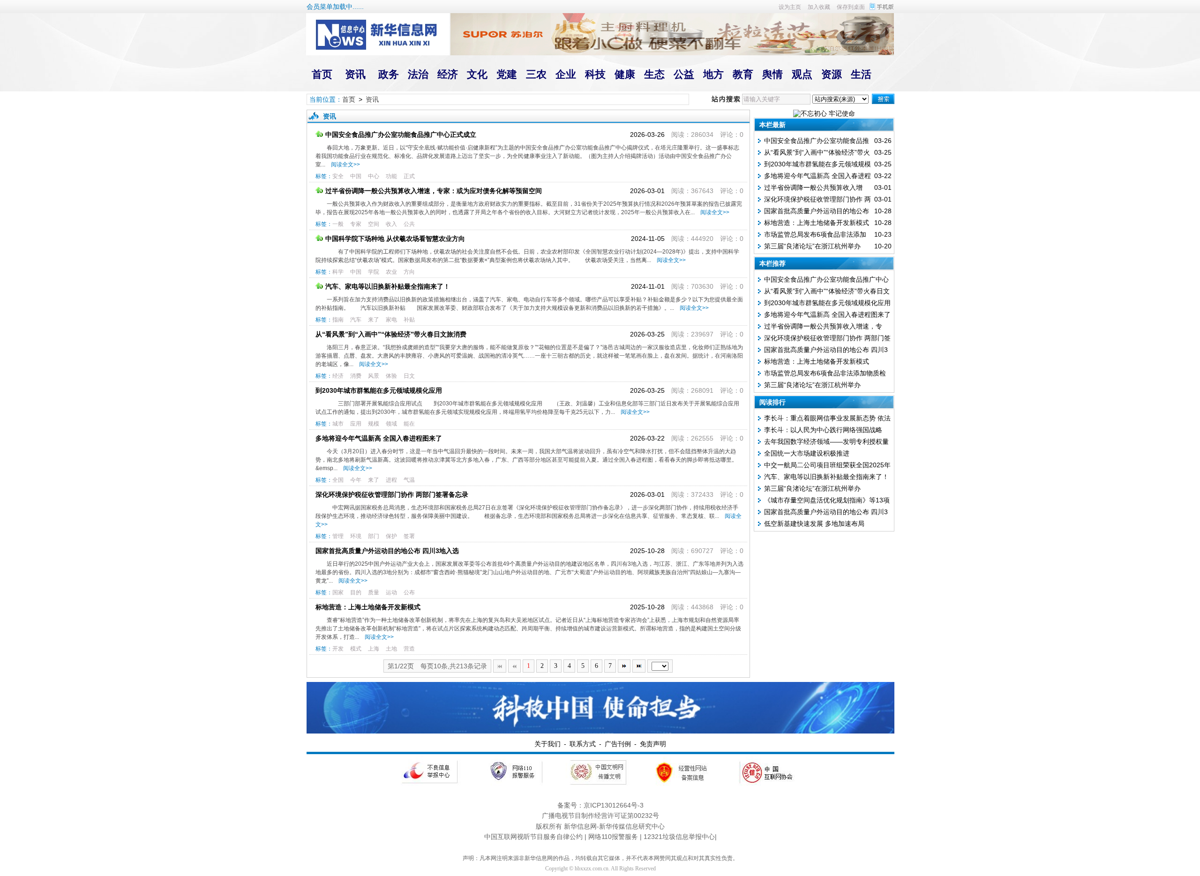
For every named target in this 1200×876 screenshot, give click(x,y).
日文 (409, 376)
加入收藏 (819, 7)
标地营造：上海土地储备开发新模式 (367, 607)
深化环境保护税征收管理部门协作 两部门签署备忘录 (391, 494)
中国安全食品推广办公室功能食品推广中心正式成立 (400, 134)
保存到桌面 (851, 7)
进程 (391, 480)
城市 (338, 423)
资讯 (372, 99)
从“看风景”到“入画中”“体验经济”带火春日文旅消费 (390, 334)
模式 (355, 648)
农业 (391, 272)
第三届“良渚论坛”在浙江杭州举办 (812, 246)
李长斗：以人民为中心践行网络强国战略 (823, 430)
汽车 (355, 319)
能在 (409, 423)
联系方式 (583, 744)
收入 (391, 224)
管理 (338, 536)
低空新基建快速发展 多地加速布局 (814, 523)
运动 (391, 592)
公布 (409, 592)
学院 (373, 272)
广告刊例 (618, 744)
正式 (409, 176)
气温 (409, 480)
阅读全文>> (344, 164)
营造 (409, 648)
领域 (391, 423)
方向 (409, 272)
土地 (391, 648)
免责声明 (653, 744)
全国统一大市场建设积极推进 (806, 453)
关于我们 (547, 744)
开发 (338, 648)
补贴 (409, 319)
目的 (355, 592)
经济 (338, 376)
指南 (338, 319)
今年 (355, 480)
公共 (409, 224)
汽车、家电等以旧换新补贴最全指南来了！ (387, 286)
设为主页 (790, 7)
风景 (373, 376)
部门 (373, 536)
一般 (338, 224)
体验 (391, 376)
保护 (391, 536)
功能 (391, 176)
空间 (373, 224)
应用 (355, 423)
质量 (373, 592)
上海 (373, 648)
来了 (373, 319)
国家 (338, 592)
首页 (348, 99)
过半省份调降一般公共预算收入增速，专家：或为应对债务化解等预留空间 (433, 191)
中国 (355, 176)
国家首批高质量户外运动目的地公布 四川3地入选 (387, 550)
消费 (355, 376)
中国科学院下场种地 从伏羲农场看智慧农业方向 (395, 238)
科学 (338, 272)
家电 (391, 319)
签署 (409, 536)
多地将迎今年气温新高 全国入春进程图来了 (378, 438)
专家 (355, 224)
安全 (338, 176)
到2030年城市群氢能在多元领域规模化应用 (378, 390)
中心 (373, 176)
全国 (338, 480)
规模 (373, 423)
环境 (355, 536)
